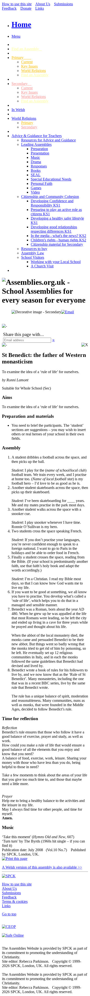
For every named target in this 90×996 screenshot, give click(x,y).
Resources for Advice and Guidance (48, 140)
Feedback (9, 8)
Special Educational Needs (51, 179)
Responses (39, 166)
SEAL (36, 175)
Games (36, 188)
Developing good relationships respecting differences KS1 (54, 229)
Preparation (39, 149)
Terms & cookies (15, 901)
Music (35, 157)
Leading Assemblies (36, 144)
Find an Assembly (27, 49)
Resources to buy (34, 249)
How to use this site (17, 4)
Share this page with (21, 334)
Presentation (40, 153)
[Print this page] (14, 859)
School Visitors (32, 257)
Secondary (21, 84)
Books (36, 170)
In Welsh (18, 110)
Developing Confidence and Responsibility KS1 (52, 203)
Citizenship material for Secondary (57, 244)
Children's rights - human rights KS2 (58, 240)
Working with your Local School (56, 262)
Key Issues (29, 66)
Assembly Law (32, 253)
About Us (42, 4)
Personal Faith (41, 183)
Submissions (63, 4)
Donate (25, 8)
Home (21, 24)
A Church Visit (42, 266)
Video (35, 192)
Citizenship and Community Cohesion (50, 197)
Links (39, 8)
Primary (21, 58)
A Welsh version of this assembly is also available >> (42, 867)
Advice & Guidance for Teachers (37, 136)
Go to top (9, 914)
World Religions (33, 71)
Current (27, 62)
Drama (36, 162)
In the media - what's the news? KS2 (58, 236)
